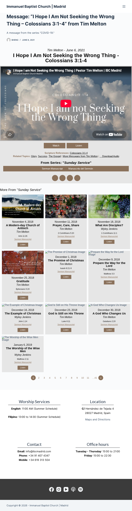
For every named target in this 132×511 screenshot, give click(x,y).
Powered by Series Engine (120, 386)
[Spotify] (80, 489)
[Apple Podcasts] (73, 489)
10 (82, 378)
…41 (94, 378)
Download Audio (110, 156)
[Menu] (124, 6)
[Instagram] (58, 489)
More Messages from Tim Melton (80, 156)
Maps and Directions (97, 419)
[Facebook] (51, 489)
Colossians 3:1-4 (79, 153)
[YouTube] (66, 489)
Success (42, 156)
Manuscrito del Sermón (80, 168)
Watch (56, 145)
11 (88, 378)
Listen (79, 145)
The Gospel (55, 156)
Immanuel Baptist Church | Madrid (36, 6)
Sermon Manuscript (52, 168)
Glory (34, 156)
